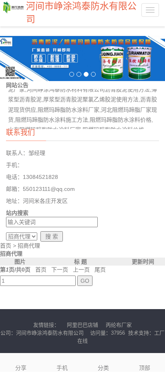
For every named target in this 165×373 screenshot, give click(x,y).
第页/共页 (15, 269)
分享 (20, 368)
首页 (5, 245)
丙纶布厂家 (119, 325)
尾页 (100, 269)
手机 (62, 368)
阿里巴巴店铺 (82, 325)
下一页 (60, 269)
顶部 (144, 368)
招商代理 (29, 245)
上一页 (81, 269)
